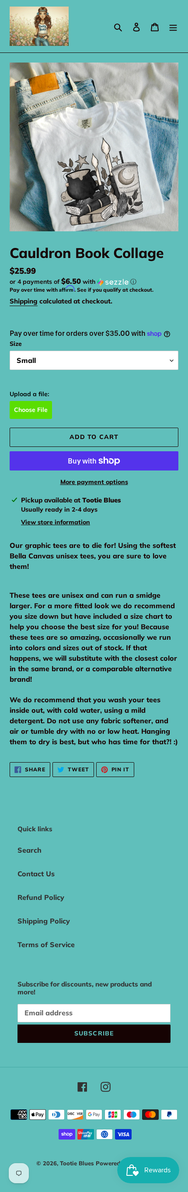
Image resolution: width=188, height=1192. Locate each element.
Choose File (31, 410)
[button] (73, 281)
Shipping (24, 301)
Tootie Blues (78, 1163)
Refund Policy (40, 897)
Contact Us (36, 873)
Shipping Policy (43, 921)
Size (16, 344)
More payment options (94, 482)
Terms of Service (46, 944)
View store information (55, 522)
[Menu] (173, 26)
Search (29, 850)
